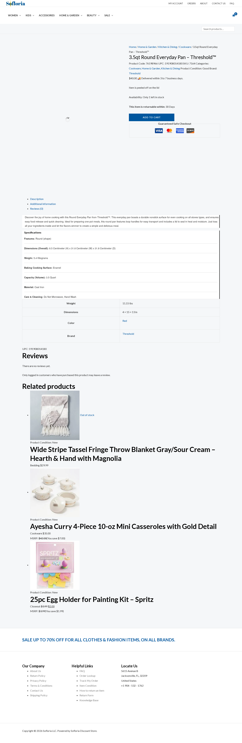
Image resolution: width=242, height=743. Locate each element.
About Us (35, 670)
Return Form (87, 695)
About (204, 3)
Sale (107, 15)
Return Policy (37, 675)
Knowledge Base (89, 700)
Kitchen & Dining (167, 46)
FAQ (232, 3)
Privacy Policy (38, 680)
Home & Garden (69, 15)
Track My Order (89, 680)
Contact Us (219, 3)
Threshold (134, 73)
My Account (176, 3)
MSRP (33, 538)
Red (124, 320)
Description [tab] (36, 198)
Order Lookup (87, 675)
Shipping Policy (38, 695)
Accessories (46, 15)
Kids (28, 15)
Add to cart (152, 117)
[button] (19, 15)
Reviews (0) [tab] (36, 208)
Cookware (185, 46)
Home (132, 46)
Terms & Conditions (41, 685)
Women (13, 15)
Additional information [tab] (43, 203)
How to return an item (92, 690)
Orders (191, 3)
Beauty (91, 15)
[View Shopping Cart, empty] (233, 15)
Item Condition (88, 685)
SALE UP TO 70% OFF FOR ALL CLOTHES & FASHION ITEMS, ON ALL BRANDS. (98, 639)
